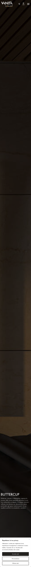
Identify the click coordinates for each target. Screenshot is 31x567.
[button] (19, 4)
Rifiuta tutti (15, 563)
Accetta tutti (15, 554)
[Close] (29, 539)
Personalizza (15, 558)
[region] (15, 552)
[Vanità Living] (7, 4)
